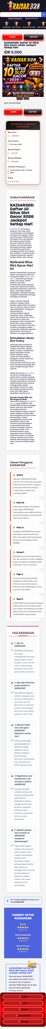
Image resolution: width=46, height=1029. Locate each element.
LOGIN (12, 37)
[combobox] (20, 14)
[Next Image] (42, 76)
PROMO (24, 996)
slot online (29, 373)
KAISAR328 (15, 229)
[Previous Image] (4, 76)
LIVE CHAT (24, 1022)
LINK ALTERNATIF (24, 1015)
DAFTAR (34, 37)
